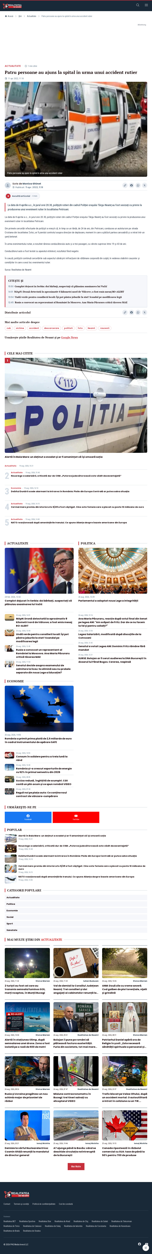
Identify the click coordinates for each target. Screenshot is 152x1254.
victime (20, 328)
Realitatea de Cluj (81, 1221)
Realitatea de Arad (62, 1221)
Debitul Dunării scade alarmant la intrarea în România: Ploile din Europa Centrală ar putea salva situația (70, 491)
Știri (20, 16)
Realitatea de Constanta (96, 1226)
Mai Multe (76, 1166)
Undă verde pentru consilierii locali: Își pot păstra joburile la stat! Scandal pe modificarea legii (68, 297)
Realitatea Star (45, 1221)
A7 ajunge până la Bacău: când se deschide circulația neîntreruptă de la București (74, 1151)
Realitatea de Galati (100, 1221)
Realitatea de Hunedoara (120, 1226)
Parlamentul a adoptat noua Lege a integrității (108, 600)
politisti (68, 328)
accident (34, 328)
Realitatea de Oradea (32, 1231)
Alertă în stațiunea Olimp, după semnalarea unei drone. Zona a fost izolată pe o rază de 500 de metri (27, 1043)
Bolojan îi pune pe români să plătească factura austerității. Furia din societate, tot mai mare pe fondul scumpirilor (74, 1045)
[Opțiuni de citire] (145, 1248)
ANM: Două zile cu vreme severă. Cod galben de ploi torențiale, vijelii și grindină (124, 989)
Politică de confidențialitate (44, 1204)
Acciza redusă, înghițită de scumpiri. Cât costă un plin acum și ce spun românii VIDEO (43, 782)
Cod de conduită (66, 1204)
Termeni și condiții (21, 1204)
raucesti (104, 328)
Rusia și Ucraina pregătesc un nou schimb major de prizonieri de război (26, 1097)
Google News (69, 337)
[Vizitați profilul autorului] (8, 185)
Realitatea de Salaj (53, 1226)
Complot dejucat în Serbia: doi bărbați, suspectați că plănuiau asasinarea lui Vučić (61, 286)
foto (80, 328)
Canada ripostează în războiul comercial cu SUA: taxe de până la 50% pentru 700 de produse (123, 1151)
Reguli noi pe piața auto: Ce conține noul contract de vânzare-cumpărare (41, 794)
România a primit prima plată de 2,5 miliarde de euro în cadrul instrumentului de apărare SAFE (38, 740)
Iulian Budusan (91, 981)
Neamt (91, 328)
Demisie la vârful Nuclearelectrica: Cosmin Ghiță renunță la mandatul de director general (27, 1151)
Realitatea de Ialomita (73, 1226)
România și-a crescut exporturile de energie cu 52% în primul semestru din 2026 (44, 770)
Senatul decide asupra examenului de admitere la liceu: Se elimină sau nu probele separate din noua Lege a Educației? (43, 669)
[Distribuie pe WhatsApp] (138, 185)
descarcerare (51, 328)
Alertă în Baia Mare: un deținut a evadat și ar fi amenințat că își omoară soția (54, 457)
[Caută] (138, 5)
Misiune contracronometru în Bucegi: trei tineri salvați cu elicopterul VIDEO (72, 1097)
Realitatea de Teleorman (121, 1221)
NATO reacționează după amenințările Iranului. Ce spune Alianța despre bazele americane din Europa (69, 522)
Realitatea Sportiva (27, 1221)
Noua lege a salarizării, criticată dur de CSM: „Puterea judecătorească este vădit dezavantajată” (66, 475)
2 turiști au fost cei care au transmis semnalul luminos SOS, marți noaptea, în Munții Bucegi (25, 989)
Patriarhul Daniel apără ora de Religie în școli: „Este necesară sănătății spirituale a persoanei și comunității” (123, 1045)
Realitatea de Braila (12, 1231)
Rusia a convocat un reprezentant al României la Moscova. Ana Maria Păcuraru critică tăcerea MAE (71, 302)
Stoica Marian (43, 981)
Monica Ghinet (32, 183)
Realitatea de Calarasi (32, 1226)
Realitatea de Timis (12, 1226)
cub (9, 328)
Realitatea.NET (10, 1221)
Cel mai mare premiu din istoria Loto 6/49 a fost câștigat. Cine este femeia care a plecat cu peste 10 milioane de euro (77, 507)
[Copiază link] (125, 185)
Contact (7, 1204)
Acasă (10, 16)
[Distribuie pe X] (144, 185)
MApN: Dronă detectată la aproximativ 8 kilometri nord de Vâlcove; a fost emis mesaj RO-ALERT (69, 291)
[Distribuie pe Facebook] (131, 185)
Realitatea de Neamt (88, 1035)
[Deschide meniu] (146, 5)
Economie (16, 488)
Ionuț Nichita (43, 1143)
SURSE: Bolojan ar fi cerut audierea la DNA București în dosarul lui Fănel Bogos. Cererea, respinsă (112, 660)
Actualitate (31, 16)
